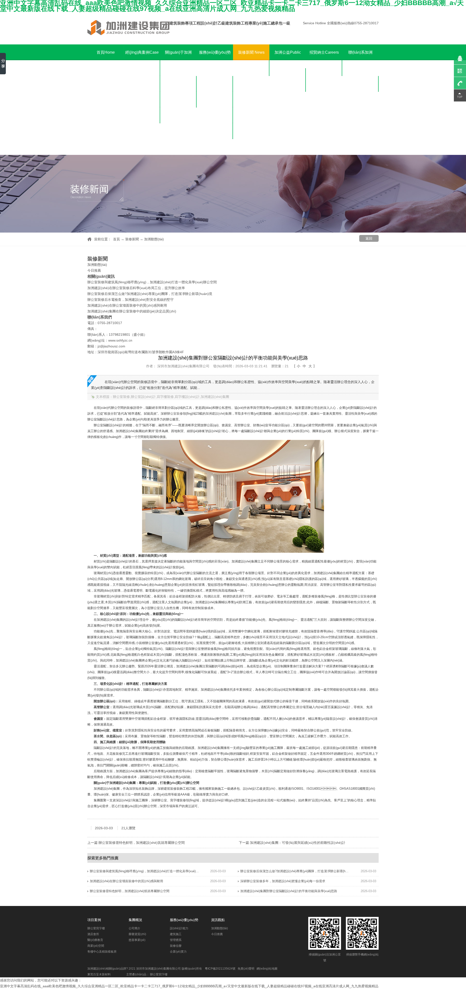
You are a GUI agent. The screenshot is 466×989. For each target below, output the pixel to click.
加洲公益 (288, 60)
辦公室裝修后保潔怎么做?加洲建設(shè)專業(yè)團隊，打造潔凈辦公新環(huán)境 (295, 871)
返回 (369, 238)
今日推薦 (251, 84)
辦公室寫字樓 (142, 68)
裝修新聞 (251, 52)
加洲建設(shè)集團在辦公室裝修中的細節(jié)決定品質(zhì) (131, 311)
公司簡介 (178, 84)
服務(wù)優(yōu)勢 (215, 60)
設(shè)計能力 (215, 84)
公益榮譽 (287, 84)
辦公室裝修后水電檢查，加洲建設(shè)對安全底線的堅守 (130, 300)
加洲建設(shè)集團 (219, 413)
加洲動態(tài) (251, 68)
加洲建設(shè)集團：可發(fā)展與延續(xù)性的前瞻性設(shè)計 (297, 843)
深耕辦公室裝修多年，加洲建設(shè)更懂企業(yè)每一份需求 (282, 881)
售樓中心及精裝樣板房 (142, 139)
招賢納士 (324, 52)
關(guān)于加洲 (178, 60)
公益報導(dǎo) (287, 100)
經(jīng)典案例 (142, 52)
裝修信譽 (215, 131)
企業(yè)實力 (215, 147)
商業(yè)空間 (142, 115)
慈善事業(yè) (178, 115)
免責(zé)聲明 (246, 968)
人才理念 (324, 68)
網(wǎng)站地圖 (267, 968)
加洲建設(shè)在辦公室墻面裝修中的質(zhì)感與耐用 (127, 305)
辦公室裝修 (175, 413)
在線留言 (360, 100)
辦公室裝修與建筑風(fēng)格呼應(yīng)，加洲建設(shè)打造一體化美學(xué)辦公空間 (152, 282)
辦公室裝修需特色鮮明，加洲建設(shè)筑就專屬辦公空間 (142, 843)
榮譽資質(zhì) (178, 100)
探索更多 (95, 858)
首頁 (106, 52)
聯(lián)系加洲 (360, 60)
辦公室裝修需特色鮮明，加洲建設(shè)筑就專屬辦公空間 (129, 891)
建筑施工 (215, 100)
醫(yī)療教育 (142, 100)
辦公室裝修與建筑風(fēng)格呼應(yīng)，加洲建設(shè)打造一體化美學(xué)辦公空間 (144, 871)
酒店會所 (142, 84)
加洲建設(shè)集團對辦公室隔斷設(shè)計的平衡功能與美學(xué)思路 (288, 891)
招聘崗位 (324, 84)
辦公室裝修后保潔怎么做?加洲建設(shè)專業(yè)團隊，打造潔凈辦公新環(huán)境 (149, 294)
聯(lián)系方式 (360, 84)
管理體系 (215, 115)
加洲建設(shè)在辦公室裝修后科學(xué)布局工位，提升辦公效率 (136, 288)
